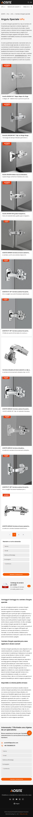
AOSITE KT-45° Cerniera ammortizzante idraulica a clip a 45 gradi (15, 292)
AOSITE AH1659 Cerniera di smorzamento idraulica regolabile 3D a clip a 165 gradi (15, 253)
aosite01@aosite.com (21, 55)
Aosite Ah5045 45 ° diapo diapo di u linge (15, 96)
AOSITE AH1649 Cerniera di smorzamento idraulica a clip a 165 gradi (15, 526)
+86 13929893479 (9, 745)
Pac (8, 14)
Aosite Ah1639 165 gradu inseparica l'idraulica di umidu (13, 214)
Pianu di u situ (24, 814)
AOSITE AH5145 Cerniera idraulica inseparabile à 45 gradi (13, 448)
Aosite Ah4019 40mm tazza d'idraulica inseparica (14, 175)
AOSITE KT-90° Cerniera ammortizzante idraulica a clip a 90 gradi (15, 487)
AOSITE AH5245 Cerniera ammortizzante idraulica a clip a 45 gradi (15, 409)
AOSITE (3, 14)
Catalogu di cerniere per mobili (17, 584)
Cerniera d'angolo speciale (22, 14)
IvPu (12, 14)
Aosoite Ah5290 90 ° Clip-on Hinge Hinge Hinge (15, 136)
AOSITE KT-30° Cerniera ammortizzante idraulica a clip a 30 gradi (15, 331)
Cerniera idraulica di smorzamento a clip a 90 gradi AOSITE (16, 370)
